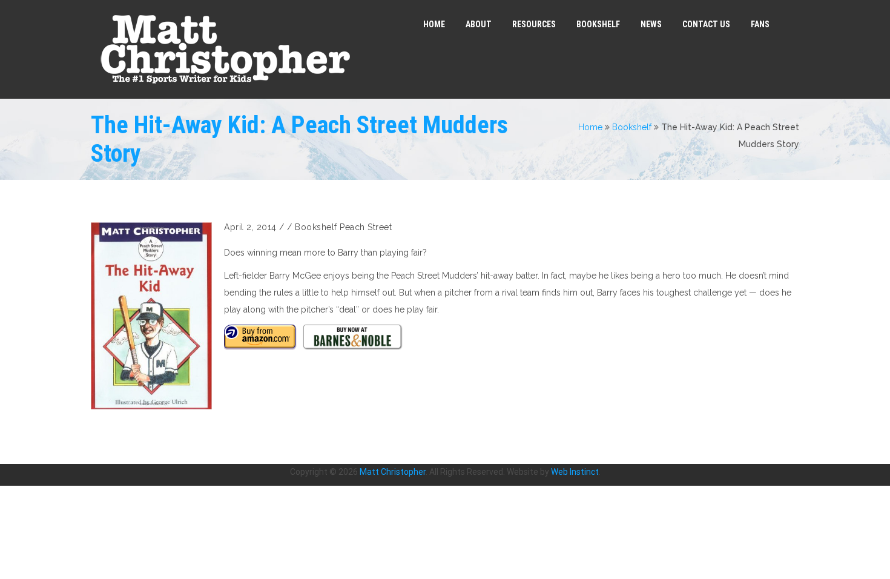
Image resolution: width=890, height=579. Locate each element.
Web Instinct (575, 472)
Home (590, 127)
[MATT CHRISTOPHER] (225, 49)
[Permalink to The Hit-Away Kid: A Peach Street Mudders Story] (151, 315)
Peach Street (366, 227)
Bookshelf (631, 127)
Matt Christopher (393, 472)
